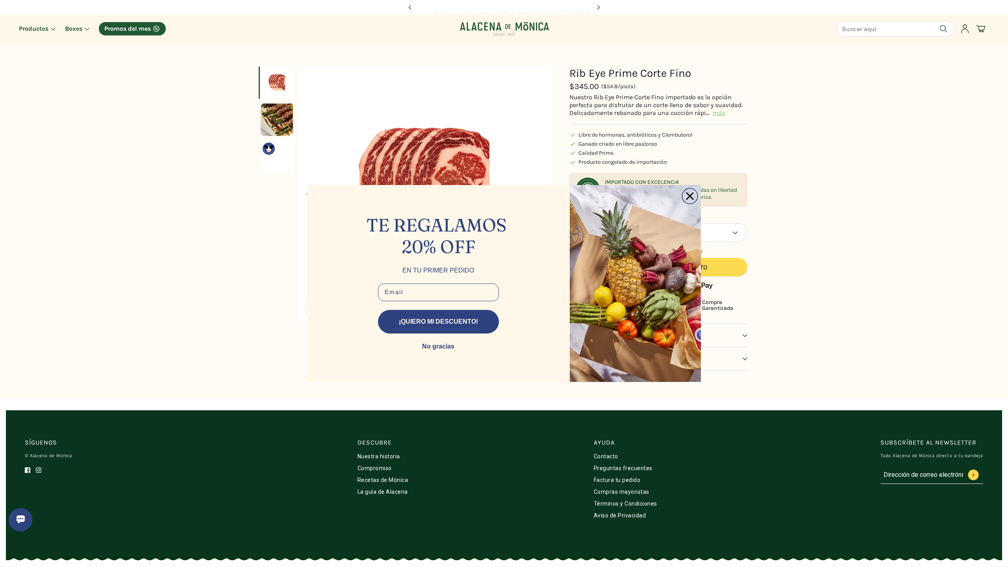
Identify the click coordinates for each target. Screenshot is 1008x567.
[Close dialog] (690, 196)
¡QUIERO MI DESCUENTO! (438, 321)
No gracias (438, 346)
